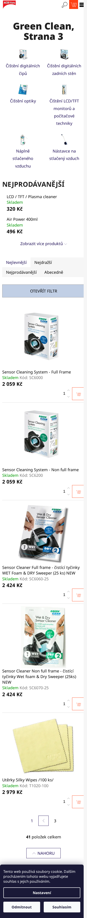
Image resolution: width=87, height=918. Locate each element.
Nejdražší (43, 262)
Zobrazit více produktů (41, 243)
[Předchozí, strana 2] (43, 821)
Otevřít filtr (43, 291)
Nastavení (42, 892)
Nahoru (46, 853)
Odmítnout (22, 907)
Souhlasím (61, 907)
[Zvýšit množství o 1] (68, 390)
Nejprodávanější (21, 272)
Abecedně (53, 272)
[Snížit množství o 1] (68, 397)
